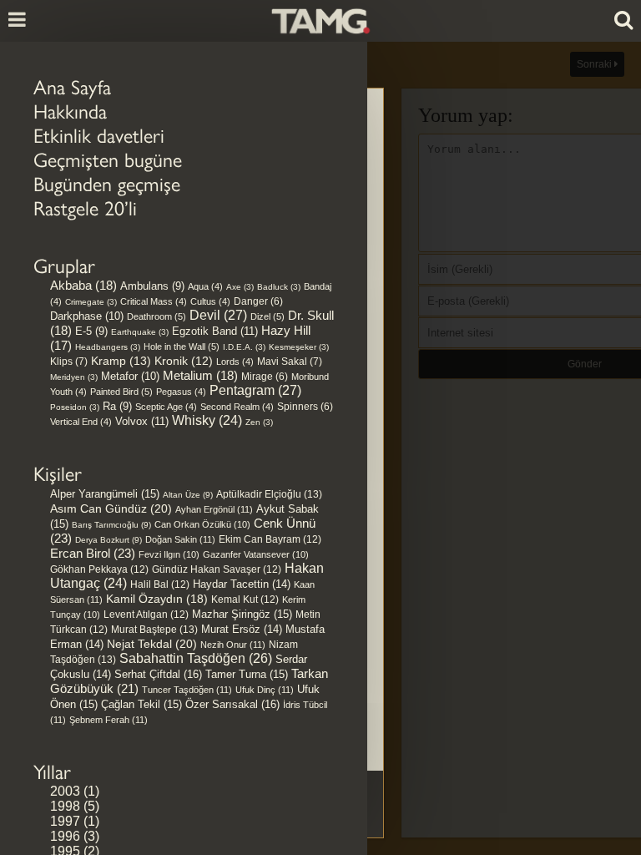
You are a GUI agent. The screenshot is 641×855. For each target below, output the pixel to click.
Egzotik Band (215, 331)
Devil (218, 315)
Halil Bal (159, 584)
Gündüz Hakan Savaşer (216, 569)
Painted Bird (121, 392)
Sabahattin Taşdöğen (195, 658)
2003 (65, 791)
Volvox (142, 421)
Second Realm (237, 407)
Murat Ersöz (241, 629)
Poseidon (74, 407)
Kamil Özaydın (157, 598)
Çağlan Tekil (141, 704)
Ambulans (152, 286)
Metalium (200, 375)
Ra (117, 406)
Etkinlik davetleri (98, 136)
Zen (259, 422)
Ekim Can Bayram (270, 539)
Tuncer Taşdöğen (187, 690)
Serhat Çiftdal (158, 674)
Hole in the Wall (182, 346)
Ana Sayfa (72, 87)
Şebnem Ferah (108, 720)
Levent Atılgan (146, 615)
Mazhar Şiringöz (242, 614)
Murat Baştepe (154, 629)
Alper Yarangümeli (104, 494)
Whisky (207, 420)
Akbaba (83, 285)
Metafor (130, 376)
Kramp (121, 360)
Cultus (210, 301)
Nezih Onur (232, 645)
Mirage (264, 376)
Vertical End (81, 422)
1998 (65, 806)
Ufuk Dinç (264, 690)
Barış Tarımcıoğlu (111, 524)
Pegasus (181, 392)
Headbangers (107, 347)
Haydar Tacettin (241, 584)
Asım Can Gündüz (111, 508)
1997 (65, 821)
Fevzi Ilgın (169, 554)
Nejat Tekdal (152, 643)
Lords (235, 362)
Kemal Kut (245, 599)
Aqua (205, 286)
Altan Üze (188, 494)
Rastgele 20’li (85, 208)
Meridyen (74, 377)
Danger (258, 301)
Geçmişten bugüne (107, 160)
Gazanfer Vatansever (256, 554)
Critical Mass (153, 301)
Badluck (278, 286)
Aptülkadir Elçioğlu (269, 494)
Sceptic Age (166, 407)
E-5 (91, 331)
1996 (65, 836)
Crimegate (91, 301)
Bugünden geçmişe (106, 184)
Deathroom (156, 316)
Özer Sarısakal (232, 704)
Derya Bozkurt (108, 539)
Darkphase (87, 316)
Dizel (267, 316)
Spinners (305, 406)
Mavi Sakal (289, 361)
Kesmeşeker (299, 347)
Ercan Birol (92, 553)
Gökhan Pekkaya (99, 569)
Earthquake (140, 331)
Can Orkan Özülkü (202, 524)
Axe (240, 286)
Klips (69, 361)
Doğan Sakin (180, 539)
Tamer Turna (246, 674)
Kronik (183, 361)
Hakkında (70, 111)
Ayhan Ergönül (214, 509)
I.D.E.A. (244, 347)
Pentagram (255, 390)
